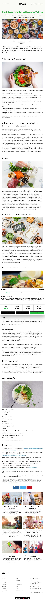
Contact (18, 580)
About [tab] (37, 292)
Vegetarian (21, 43)
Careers (3, 578)
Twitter (3, 592)
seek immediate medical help (13, 482)
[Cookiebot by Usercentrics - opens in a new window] (39, 289)
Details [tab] (22, 292)
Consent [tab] (7, 292)
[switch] (17, 308)
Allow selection (22, 312)
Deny (8, 312)
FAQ (17, 578)
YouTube (4, 586)
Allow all (36, 312)
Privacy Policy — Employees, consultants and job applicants (36, 583)
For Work (7, 4)
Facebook (4, 590)
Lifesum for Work (19, 590)
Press (17, 586)
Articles (3, 4)
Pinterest (4, 588)
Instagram (4, 584)
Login (35, 4)
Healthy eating (21, 41)
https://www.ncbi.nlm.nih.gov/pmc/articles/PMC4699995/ (14, 455)
